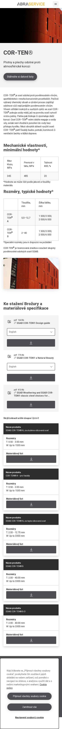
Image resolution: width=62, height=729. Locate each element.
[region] (29, 693)
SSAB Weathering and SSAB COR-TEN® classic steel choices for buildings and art (33, 394)
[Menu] (56, 4)
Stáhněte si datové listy (20, 76)
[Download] (31, 343)
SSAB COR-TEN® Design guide (33, 323)
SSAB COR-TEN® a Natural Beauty (35, 358)
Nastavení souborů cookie (29, 717)
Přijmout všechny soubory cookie (29, 696)
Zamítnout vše (29, 707)
